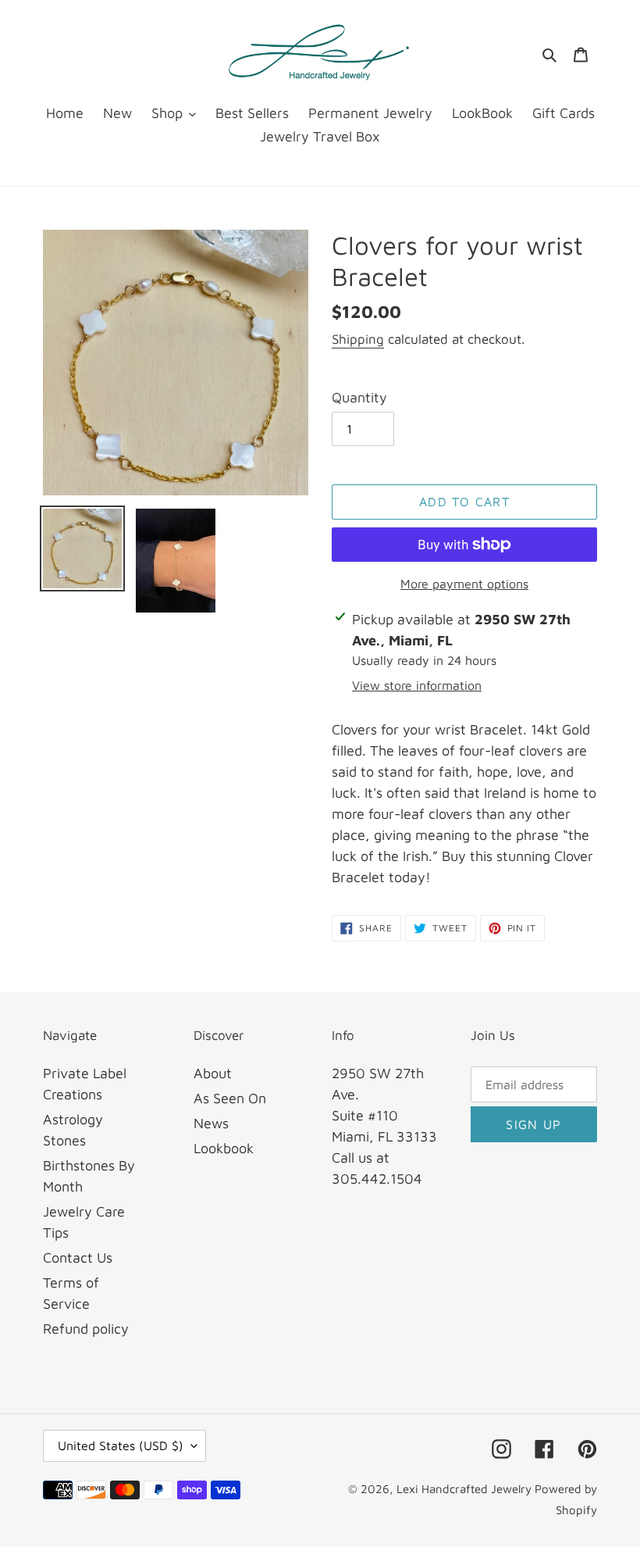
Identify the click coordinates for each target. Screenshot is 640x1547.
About (213, 1073)
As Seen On (230, 1098)
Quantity (359, 397)
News (211, 1123)
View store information (417, 685)
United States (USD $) (120, 1445)
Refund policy (86, 1328)
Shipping (358, 339)
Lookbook (224, 1148)
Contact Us (77, 1257)
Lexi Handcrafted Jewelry (465, 1488)
